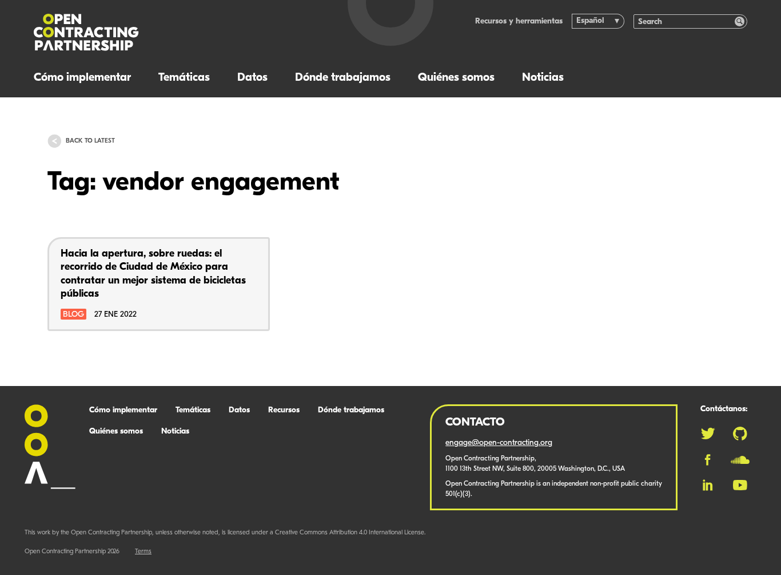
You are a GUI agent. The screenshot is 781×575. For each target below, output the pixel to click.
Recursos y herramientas (519, 21)
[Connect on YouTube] (740, 485)
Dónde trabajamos (342, 78)
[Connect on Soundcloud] (740, 460)
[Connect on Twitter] (708, 433)
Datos (252, 78)
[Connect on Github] (740, 433)
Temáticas (184, 78)
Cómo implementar (82, 78)
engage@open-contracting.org (498, 443)
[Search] (739, 21)
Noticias (543, 78)
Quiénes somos (456, 78)
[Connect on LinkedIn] (708, 485)
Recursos (284, 410)
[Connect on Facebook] (708, 460)
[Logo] (170, 32)
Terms (143, 552)
